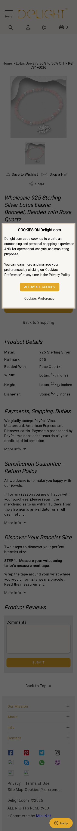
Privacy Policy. (60, 275)
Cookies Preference (39, 298)
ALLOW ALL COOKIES (39, 287)
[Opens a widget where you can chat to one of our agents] (61, 823)
